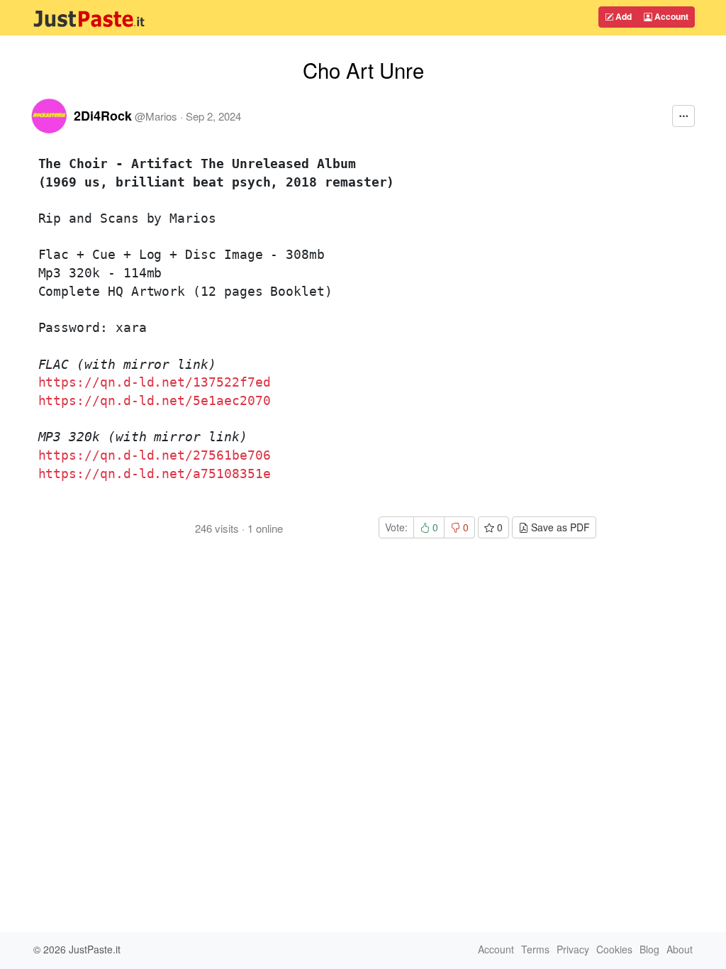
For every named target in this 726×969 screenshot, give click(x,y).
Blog (649, 949)
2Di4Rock (103, 115)
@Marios (156, 116)
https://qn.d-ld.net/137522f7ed (154, 382)
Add (622, 16)
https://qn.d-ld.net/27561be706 (154, 455)
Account (670, 16)
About (679, 949)
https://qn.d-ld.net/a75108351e (154, 473)
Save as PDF (559, 527)
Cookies (614, 949)
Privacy (573, 949)
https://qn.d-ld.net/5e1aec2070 (154, 400)
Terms (535, 949)
